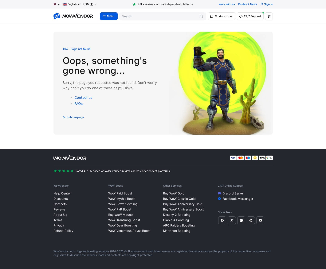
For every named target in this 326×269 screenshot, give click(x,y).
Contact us (83, 98)
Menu (110, 16)
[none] (71, 4)
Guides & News (247, 4)
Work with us (227, 4)
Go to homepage (73, 117)
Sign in (268, 4)
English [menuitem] (72, 4)
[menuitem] (70, 4)
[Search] (201, 16)
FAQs (78, 104)
